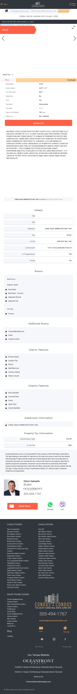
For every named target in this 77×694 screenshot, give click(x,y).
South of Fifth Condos (14, 583)
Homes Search (12, 616)
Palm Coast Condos (14, 575)
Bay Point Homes (44, 539)
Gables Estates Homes (46, 546)
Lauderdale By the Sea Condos (18, 568)
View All (41, 529)
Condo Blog (11, 611)
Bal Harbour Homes (45, 532)
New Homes (11, 619)
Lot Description (30, 248)
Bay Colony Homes (45, 534)
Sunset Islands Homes (46, 578)
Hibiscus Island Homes (46, 553)
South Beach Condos (14, 580)
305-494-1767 (32, 494)
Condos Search (12, 602)
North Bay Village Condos (16, 573)
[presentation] (2, 39)
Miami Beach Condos (14, 570)
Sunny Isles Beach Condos (16, 585)
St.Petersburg (35, 667)
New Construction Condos (16, 604)
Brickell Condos (12, 539)
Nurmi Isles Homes (45, 568)
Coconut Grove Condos (15, 544)
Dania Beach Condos (14, 546)
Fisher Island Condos (14, 558)
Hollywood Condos (13, 566)
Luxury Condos (12, 607)
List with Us (11, 626)
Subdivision (31, 229)
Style (33, 222)
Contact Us (38, 123)
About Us (10, 624)
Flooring (32, 260)
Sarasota (58, 667)
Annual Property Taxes (27, 439)
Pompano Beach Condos (15, 578)
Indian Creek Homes (45, 561)
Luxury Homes (12, 621)
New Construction (13, 529)
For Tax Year (31, 445)
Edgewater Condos (13, 556)
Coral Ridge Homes (45, 544)
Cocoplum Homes (44, 541)
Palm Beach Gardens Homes (20, 11)
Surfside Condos (13, 587)
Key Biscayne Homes (45, 563)
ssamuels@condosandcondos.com (53, 621)
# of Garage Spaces (28, 254)
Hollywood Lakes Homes (47, 558)
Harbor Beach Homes (45, 551)
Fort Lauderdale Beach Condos (18, 561)
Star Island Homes (44, 575)
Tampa (25, 667)
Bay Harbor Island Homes (47, 536)
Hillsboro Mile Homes (46, 556)
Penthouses (11, 609)
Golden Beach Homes (45, 549)
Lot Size (32, 241)
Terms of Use (39, 646)
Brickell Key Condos (14, 541)
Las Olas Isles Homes (46, 566)
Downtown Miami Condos (16, 553)
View (33, 235)
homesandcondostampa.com (38, 682)
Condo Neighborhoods (15, 599)
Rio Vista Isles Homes (46, 573)
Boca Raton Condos (14, 536)
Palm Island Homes (45, 570)
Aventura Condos (13, 532)
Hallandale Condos (13, 563)
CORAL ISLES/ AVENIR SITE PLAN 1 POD (43, 11)
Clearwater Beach (47, 667)
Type (33, 216)
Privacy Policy (67, 647)
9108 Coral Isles (63, 11)
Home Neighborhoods (15, 614)
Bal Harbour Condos (14, 534)
